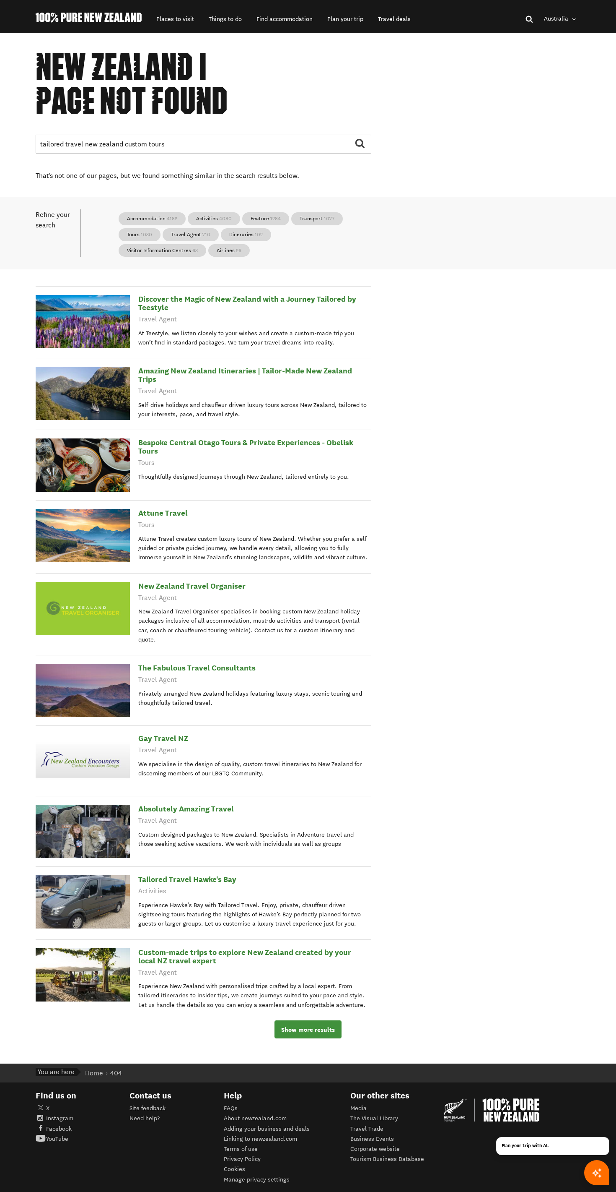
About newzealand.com (255, 1118)
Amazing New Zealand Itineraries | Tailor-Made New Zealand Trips (245, 375)
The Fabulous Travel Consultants (197, 668)
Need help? (144, 1118)
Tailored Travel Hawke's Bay (187, 879)
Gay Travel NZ (163, 738)
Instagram (59, 1118)
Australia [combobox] (557, 18)
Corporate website (375, 1149)
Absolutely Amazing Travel (186, 809)
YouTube (57, 1138)
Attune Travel (163, 513)
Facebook (59, 1128)
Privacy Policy (242, 1159)
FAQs (231, 1108)
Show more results (308, 1029)
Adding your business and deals (267, 1128)
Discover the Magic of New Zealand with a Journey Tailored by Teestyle (247, 303)
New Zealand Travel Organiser (192, 586)
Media (358, 1108)
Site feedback (147, 1108)
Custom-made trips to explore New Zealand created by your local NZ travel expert (244, 956)
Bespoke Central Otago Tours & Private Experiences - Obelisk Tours (245, 447)
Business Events (372, 1138)
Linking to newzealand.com (260, 1138)
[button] (175, 19)
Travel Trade (366, 1128)
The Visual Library (374, 1118)
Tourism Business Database (387, 1159)
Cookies (234, 1169)
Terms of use (241, 1149)
